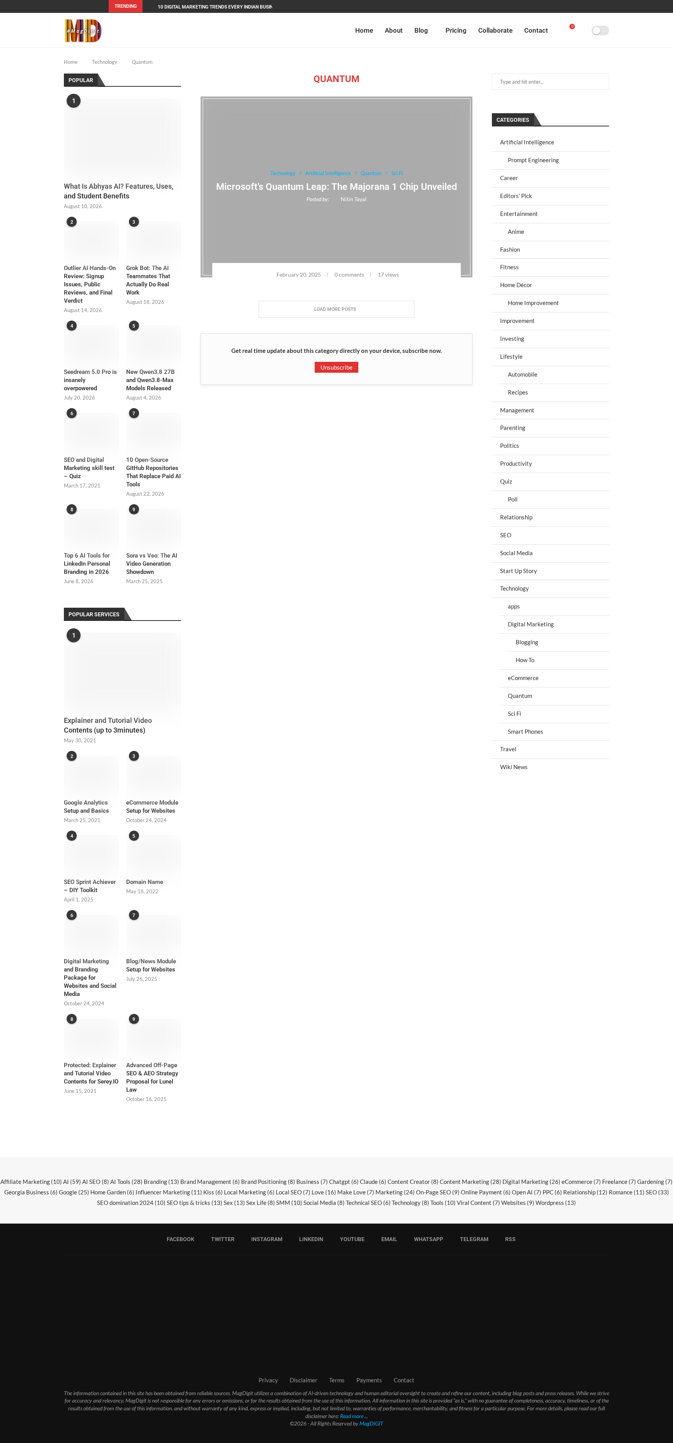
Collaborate (495, 30)
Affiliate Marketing (31, 1181)
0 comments (349, 274)
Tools (443, 1202)
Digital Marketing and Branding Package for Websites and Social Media (90, 978)
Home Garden (112, 1192)
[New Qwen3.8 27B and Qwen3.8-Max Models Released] (153, 343)
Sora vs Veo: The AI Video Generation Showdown (151, 563)
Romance (627, 1192)
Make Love (355, 1192)
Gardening (655, 1181)
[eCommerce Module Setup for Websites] (153, 774)
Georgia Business (31, 1192)
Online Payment (486, 1192)
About (394, 30)
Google (74, 1192)
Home (364, 30)
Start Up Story (518, 570)
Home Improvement (533, 302)
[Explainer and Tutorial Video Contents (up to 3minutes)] (122, 672)
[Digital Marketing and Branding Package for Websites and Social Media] (91, 933)
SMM (289, 1202)
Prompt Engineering (533, 159)
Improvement (517, 320)
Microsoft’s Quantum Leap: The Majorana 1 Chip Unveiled (336, 186)
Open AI (526, 1192)
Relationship (516, 517)
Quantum (520, 695)
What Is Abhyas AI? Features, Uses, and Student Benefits (118, 191)
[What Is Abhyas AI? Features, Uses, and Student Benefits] (122, 137)
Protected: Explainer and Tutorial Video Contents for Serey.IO (91, 1073)
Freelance (619, 1181)
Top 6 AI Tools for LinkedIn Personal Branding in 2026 (87, 563)
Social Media (516, 552)
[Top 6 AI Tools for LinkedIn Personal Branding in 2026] (91, 526)
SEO (505, 534)
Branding (161, 1181)
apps (514, 606)
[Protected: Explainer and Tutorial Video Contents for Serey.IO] (91, 1037)
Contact (536, 30)
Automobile (522, 374)
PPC (552, 1192)
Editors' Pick (516, 195)
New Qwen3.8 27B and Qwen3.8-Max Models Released (150, 380)
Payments (369, 1379)
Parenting (512, 427)
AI (72, 1181)
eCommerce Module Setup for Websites (152, 806)
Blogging (527, 641)
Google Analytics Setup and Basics (86, 806)
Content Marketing (470, 1181)
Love (324, 1192)
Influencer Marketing (169, 1192)
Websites (517, 1202)
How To (525, 659)
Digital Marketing (531, 624)
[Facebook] (522, 6)
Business (312, 1181)
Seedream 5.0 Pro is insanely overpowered (90, 380)
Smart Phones (525, 731)
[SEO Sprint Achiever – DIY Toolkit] (91, 853)
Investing (512, 338)
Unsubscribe (336, 367)
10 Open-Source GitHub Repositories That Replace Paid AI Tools (153, 472)
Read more (351, 1416)
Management (517, 410)
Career (509, 177)
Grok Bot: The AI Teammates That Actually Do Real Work (148, 280)
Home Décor (516, 284)
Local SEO (293, 1192)
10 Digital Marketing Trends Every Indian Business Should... (230, 7)
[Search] (583, 30)
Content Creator (413, 1181)
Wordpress (556, 1202)
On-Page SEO (438, 1192)
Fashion (510, 249)
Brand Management (210, 1181)
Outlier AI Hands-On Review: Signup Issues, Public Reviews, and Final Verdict (90, 284)
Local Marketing (249, 1192)
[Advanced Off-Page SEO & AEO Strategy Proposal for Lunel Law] (153, 1037)
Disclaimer (303, 1379)
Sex (234, 1202)
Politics (509, 445)
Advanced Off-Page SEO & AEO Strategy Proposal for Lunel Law (152, 1077)
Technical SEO (368, 1202)
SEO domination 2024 (131, 1202)
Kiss (213, 1192)
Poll (513, 499)
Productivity (516, 463)
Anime (516, 231)
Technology (104, 62)
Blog (421, 30)
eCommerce (523, 677)
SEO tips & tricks (194, 1202)
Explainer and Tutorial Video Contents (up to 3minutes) (108, 725)
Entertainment (519, 213)
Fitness (509, 266)
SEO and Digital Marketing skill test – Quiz (89, 468)
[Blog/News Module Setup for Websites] (153, 933)
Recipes (518, 392)
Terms (337, 1379)
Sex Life (260, 1202)
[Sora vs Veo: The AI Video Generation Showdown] (153, 526)
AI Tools (126, 1181)
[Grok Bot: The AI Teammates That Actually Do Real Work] (153, 239)
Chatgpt (344, 1181)
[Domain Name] (153, 853)
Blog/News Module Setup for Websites (151, 965)
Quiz (506, 481)
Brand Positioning (268, 1181)
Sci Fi (514, 713)
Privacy (268, 1379)
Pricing (456, 30)
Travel (508, 748)
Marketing (395, 1192)
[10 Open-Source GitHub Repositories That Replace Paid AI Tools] (153, 431)
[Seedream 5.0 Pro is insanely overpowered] (91, 343)
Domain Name (144, 881)
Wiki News (514, 766)
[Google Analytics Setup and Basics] (91, 774)
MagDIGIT (371, 1423)
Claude (373, 1181)
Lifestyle (511, 356)
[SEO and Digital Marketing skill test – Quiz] (91, 431)
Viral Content (478, 1202)
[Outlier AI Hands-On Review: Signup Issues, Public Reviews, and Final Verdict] (91, 239)
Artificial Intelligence (527, 142)
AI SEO (95, 1181)
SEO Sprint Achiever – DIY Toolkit (90, 886)
